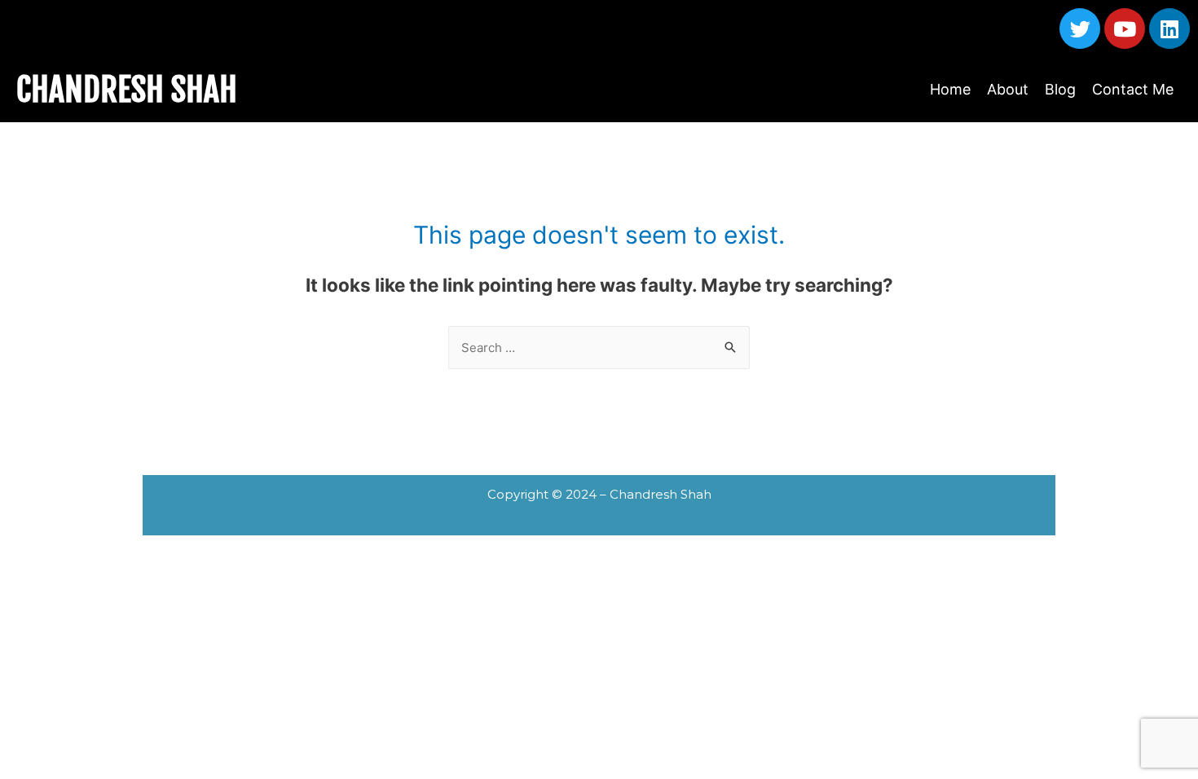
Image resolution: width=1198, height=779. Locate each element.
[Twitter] (1079, 28)
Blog (1060, 89)
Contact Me (1133, 89)
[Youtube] (1124, 28)
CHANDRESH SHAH (126, 89)
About (1007, 89)
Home (950, 89)
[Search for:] (599, 347)
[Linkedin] (1169, 28)
